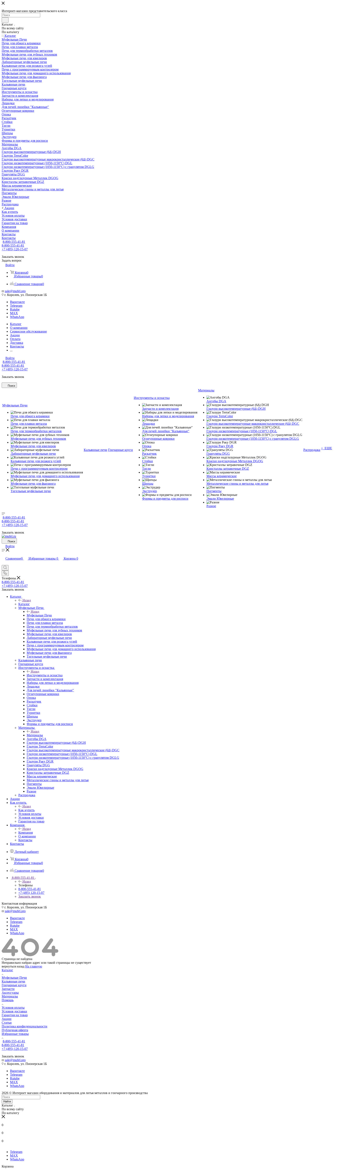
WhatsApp (17, 317)
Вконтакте (17, 302)
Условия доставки (14, 1011)
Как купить (26, 810)
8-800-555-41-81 (14, 241)
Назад (26, 600)
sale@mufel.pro (15, 291)
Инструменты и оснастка (44, 675)
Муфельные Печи (39, 615)
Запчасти (8, 989)
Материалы (35, 735)
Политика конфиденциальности (24, 1026)
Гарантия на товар (15, 1015)
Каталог (24, 604)
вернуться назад (13, 966)
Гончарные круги (14, 985)
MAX (14, 313)
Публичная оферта (15, 1030)
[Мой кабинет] (3, 563)
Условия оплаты (13, 1007)
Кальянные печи (13, 981)
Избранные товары (15, 1034)
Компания (25, 832)
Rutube (15, 309)
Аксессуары (10, 992)
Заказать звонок (29, 896)
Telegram (16, 305)
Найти (7, 1101)
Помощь (8, 1000)
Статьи (7, 1022)
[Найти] (5, 20)
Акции (6, 1019)
